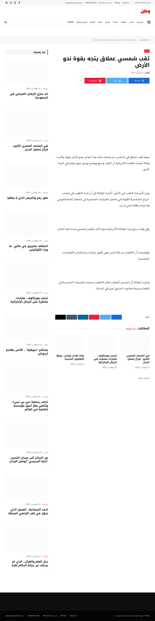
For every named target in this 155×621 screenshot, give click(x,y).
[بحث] (6, 22)
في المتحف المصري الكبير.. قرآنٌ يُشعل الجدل (138, 359)
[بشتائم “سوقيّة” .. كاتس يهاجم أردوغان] (26, 327)
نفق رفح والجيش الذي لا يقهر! (27, 198)
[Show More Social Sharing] (81, 81)
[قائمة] (148, 22)
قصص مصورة (81, 22)
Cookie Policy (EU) (90, 3)
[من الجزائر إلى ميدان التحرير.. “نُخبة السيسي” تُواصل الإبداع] (26, 435)
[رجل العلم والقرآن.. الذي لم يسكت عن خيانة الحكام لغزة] (26, 539)
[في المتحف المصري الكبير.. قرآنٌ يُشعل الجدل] (135, 343)
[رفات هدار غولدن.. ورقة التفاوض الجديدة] (69, 343)
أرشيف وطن (133, 40)
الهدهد (123, 22)
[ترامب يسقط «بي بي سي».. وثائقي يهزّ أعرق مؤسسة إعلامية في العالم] (26, 379)
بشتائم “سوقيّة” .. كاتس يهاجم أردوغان (27, 352)
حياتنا (115, 22)
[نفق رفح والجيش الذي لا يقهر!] (26, 175)
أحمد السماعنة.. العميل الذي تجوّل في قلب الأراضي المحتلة (28, 511)
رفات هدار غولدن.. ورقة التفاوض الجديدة (70, 357)
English (71, 22)
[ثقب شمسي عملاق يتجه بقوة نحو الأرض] (102, 110)
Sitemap (117, 3)
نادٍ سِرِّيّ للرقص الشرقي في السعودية (29, 95)
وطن (147, 72)
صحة (100, 22)
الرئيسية (140, 22)
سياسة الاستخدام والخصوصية (74, 3)
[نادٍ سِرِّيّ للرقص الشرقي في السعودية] (26, 71)
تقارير (131, 22)
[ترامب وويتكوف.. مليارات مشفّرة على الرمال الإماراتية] (102, 343)
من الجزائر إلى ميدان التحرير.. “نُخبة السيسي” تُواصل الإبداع (28, 459)
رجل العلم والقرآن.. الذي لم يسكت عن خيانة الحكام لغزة (30, 563)
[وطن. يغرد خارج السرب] (145, 11)
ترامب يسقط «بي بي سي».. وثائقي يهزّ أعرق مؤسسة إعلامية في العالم (29, 405)
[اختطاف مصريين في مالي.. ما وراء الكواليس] (26, 223)
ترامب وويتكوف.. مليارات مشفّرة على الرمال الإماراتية (105, 359)
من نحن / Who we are (105, 3)
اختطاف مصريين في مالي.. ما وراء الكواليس (28, 248)
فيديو (107, 22)
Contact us (125, 3)
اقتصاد (92, 22)
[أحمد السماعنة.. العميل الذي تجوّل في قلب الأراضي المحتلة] (26, 487)
